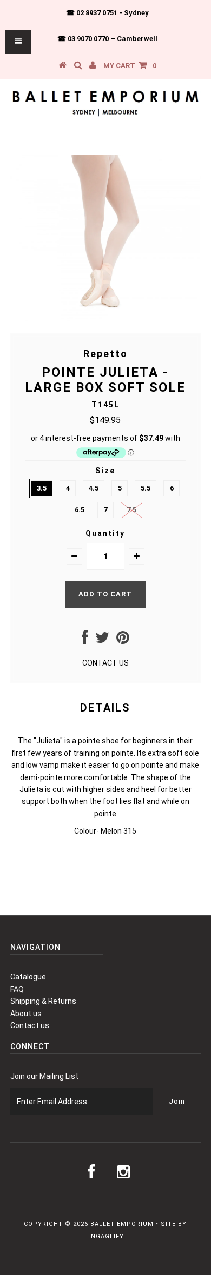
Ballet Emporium (122, 1223)
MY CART (129, 66)
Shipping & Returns (43, 1001)
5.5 (145, 488)
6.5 (79, 510)
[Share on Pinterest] (122, 640)
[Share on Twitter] (102, 640)
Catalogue (28, 976)
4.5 (93, 488)
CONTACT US (105, 663)
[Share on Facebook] (85, 640)
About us (26, 1013)
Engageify (105, 1236)
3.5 (42, 488)
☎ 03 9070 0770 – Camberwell (107, 39)
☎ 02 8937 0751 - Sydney (107, 13)
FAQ (17, 989)
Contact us (29, 1025)
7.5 (131, 510)
